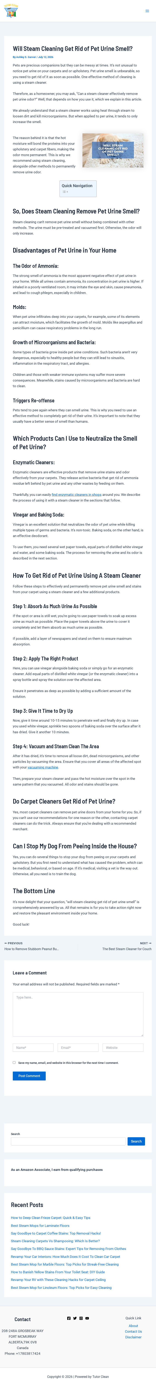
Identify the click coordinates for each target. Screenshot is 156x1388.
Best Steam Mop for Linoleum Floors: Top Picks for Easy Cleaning (61, 1288)
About (133, 1326)
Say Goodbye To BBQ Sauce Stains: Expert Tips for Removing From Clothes (68, 1249)
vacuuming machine (43, 767)
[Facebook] (69, 1318)
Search (15, 1134)
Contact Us (133, 1331)
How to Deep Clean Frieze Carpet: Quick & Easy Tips (50, 1218)
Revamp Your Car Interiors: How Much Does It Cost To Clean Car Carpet (65, 1257)
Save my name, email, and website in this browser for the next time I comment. (68, 1062)
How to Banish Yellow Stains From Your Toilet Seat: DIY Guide (58, 1272)
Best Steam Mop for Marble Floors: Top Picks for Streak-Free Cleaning (65, 1264)
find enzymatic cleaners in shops (77, 495)
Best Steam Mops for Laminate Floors (40, 1226)
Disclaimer (133, 1337)
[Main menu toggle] (147, 11)
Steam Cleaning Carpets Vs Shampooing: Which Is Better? (55, 1241)
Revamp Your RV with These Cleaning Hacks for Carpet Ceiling (58, 1280)
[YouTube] (87, 1318)
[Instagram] (81, 1318)
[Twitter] (75, 1318)
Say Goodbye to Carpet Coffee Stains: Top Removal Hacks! (56, 1233)
